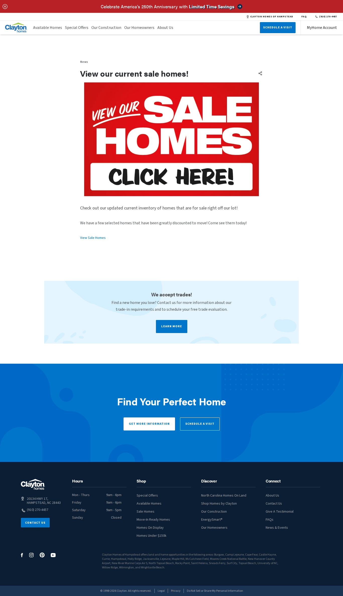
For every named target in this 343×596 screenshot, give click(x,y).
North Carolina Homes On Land (223, 495)
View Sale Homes (93, 237)
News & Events (277, 527)
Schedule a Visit (199, 424)
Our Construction (106, 27)
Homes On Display (150, 527)
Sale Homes (145, 511)
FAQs (269, 519)
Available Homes (47, 27)
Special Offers (76, 27)
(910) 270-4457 (328, 16)
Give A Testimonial (280, 511)
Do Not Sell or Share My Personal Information (215, 591)
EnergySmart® (211, 519)
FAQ (304, 16)
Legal (161, 591)
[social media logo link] (22, 555)
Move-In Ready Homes (153, 519)
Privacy (176, 591)
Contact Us (35, 523)
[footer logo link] (33, 484)
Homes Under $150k (151, 535)
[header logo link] (16, 27)
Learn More (171, 326)
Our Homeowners (139, 27)
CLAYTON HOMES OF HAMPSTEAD (271, 16)
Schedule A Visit (277, 27)
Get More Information (149, 424)
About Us (165, 27)
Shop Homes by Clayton (219, 503)
